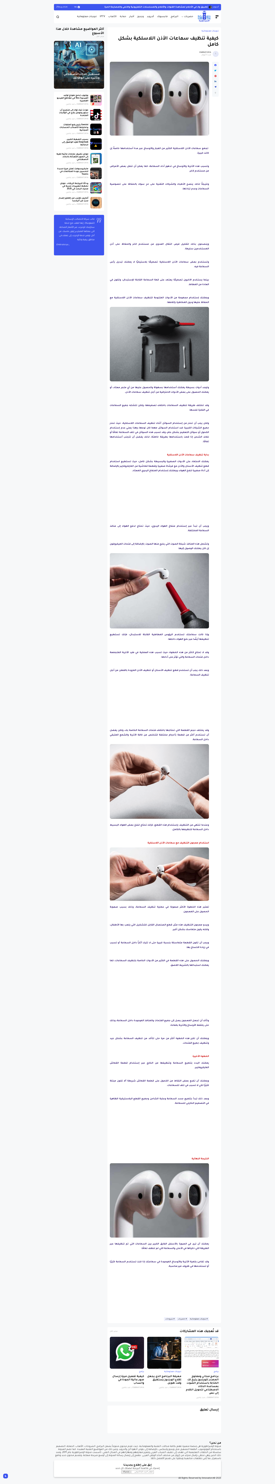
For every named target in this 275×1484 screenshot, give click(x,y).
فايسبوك (162, 16)
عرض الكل (114, 1331)
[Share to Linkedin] (215, 81)
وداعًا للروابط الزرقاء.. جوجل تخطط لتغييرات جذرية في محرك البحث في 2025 (74, 186)
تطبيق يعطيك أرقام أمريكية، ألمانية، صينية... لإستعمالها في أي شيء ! (169, 7)
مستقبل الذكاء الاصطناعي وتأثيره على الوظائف (82, 76)
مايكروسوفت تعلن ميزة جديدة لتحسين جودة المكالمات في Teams (72, 171)
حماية (123, 16)
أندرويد (150, 16)
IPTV (102, 16)
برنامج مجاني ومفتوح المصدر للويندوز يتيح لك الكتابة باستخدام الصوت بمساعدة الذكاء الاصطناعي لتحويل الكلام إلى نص (202, 1385)
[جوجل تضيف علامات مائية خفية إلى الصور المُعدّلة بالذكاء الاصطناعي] (96, 158)
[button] (215, 92)
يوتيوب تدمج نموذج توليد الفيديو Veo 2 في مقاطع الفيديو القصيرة (72, 98)
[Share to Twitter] (215, 71)
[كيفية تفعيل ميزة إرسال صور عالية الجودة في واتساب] (127, 1353)
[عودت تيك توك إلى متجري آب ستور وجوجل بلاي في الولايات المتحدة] (96, 114)
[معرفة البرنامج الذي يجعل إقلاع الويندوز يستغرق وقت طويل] (164, 1353)
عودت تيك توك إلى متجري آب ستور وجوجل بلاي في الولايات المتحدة (73, 113)
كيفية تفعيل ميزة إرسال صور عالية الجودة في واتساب (128, 1380)
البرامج (174, 16)
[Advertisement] (159, 215)
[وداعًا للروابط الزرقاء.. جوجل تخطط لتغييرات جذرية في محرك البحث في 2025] (96, 188)
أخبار (131, 16)
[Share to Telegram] (215, 87)
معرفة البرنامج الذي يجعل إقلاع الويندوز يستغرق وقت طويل (164, 1380)
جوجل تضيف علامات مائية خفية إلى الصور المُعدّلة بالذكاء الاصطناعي (72, 157)
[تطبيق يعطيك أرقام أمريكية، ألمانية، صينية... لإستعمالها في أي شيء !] (210, 7)
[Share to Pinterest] (215, 76)
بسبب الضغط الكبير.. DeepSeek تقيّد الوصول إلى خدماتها (75, 142)
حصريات (188, 16)
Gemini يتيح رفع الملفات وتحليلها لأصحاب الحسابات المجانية (74, 127)
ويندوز (140, 16)
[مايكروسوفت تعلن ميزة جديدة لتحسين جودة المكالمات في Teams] (96, 173)
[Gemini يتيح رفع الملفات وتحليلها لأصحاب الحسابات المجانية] (96, 129)
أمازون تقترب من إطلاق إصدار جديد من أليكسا (73, 199)
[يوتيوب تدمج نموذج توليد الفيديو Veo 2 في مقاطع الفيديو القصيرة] (96, 100)
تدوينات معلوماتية (87, 16)
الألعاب (112, 16)
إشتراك (126, 1472)
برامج (216, 1372)
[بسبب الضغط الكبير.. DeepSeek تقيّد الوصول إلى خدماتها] (96, 144)
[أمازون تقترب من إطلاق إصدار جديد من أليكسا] (96, 202)
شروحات (169, 1319)
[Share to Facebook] (215, 65)
